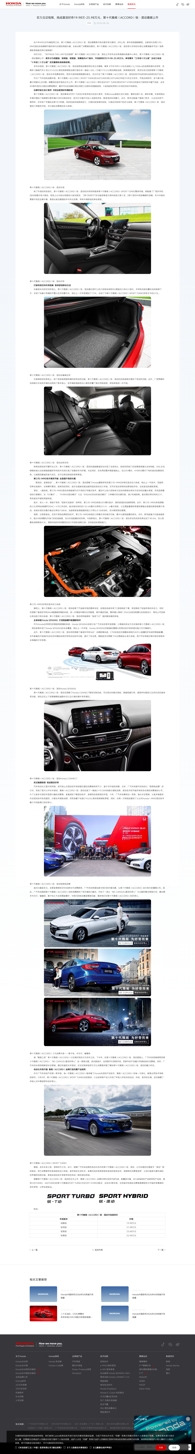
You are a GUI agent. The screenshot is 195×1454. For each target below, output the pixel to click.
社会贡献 (20, 1396)
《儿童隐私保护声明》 (102, 1447)
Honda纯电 (79, 4)
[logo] (26, 4)
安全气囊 (104, 1404)
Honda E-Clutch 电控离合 (112, 1392)
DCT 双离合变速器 (108, 1400)
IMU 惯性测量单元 (108, 1408)
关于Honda (64, 4)
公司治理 (20, 1400)
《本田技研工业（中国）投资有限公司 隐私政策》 (40, 1447)
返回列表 (99, 1250)
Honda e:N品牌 (56, 1365)
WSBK (142, 1381)
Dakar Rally (144, 1388)
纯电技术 (104, 1361)
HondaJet (76, 1373)
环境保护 (20, 1392)
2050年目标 (21, 1388)
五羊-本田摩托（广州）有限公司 (89, 1424)
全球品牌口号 (22, 1377)
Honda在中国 (22, 1365)
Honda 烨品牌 (55, 1361)
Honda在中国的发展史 (28, 1373)
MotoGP (143, 1377)
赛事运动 (119, 4)
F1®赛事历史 (147, 1365)
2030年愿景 (21, 1385)
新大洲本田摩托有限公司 (118, 1424)
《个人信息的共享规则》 (77, 1447)
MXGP (142, 1385)
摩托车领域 (77, 1365)
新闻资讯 (132, 4)
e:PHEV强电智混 (108, 1365)
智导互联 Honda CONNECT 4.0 (114, 1377)
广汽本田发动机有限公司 (66, 1428)
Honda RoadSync (108, 1388)
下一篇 (160, 1250)
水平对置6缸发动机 (108, 1396)
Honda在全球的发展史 (28, 1369)
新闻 (168, 1361)
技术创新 (107, 4)
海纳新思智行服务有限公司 (122, 1428)
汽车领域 (76, 1361)
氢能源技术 (105, 1412)
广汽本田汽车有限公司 (38, 1424)
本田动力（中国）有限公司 (40, 1428)
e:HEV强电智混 (107, 1369)
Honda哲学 (21, 1381)
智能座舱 (104, 1381)
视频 (168, 1369)
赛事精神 (143, 1361)
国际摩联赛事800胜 (148, 1369)
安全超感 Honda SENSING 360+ (115, 1373)
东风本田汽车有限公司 (61, 1424)
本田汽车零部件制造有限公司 (93, 1428)
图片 (168, 1373)
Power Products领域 (81, 1369)
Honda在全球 (22, 1361)
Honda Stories (172, 1365)
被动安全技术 (106, 1385)
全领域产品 (94, 4)
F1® (143, 1373)
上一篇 (35, 1250)
